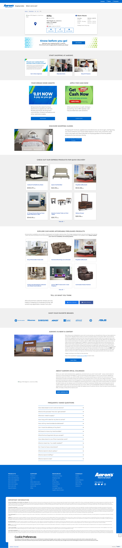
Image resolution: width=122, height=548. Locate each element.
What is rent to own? (31, 6)
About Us (77, 478)
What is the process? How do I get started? (52, 411)
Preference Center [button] (94, 540)
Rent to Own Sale (12, 486)
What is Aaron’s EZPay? (45, 455)
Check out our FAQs (82, 355)
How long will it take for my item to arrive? (51, 419)
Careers (103, 1)
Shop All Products (85, 73)
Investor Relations (79, 480)
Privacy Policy (55, 482)
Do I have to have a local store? (48, 447)
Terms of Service (56, 484)
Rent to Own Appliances (13, 480)
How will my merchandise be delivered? (51, 423)
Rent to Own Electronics (13, 478)
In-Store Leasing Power (35, 484)
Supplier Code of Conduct (58, 490)
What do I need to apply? (46, 415)
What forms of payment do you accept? (51, 435)
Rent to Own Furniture (13, 475)
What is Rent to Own (35, 482)
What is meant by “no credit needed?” (50, 443)
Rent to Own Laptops (13, 484)
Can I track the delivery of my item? (49, 427)
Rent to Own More (12, 482)
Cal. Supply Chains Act (57, 488)
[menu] (61, 4)
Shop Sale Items (61, 73)
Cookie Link (11, 546)
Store (109, 1)
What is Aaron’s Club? (45, 459)
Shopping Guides (19, 6)
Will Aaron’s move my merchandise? (49, 431)
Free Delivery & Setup (57, 475)
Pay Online (32, 478)
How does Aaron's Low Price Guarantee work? (53, 439)
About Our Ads (78, 484)
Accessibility (55, 486)
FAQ (31, 480)
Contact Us (32, 475)
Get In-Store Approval (36, 73)
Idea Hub (54, 480)
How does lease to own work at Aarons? (51, 407)
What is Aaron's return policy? (47, 451)
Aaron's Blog (78, 482)
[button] (120, 535)
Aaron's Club (33, 486)
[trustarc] (118, 546)
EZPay (31, 488)
